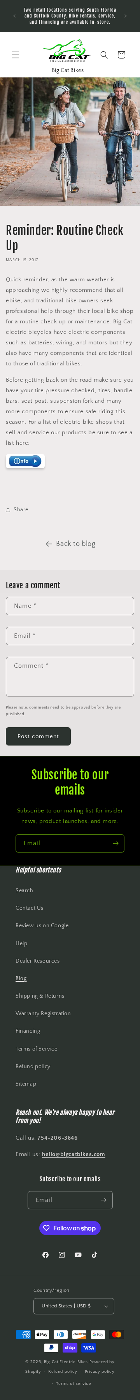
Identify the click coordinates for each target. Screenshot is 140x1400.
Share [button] (21, 510)
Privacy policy (100, 1371)
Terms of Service (37, 1049)
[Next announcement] (125, 16)
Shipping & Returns (40, 996)
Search (24, 891)
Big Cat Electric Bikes (66, 1362)
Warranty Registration (43, 1014)
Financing (28, 1031)
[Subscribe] (115, 843)
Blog (21, 978)
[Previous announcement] (14, 16)
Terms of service (73, 1383)
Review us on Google (42, 926)
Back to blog (75, 544)
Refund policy (33, 1066)
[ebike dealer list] (25, 468)
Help (21, 943)
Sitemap (26, 1084)
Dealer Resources (38, 961)
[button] (15, 54)
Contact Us (30, 908)
